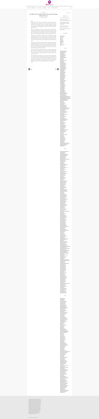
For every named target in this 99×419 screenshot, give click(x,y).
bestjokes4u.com (62, 174)
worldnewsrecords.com (63, 242)
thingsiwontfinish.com (63, 292)
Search (68, 12)
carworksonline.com (63, 313)
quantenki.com (62, 237)
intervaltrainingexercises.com (64, 259)
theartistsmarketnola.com (64, 367)
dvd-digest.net (62, 366)
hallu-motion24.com (63, 373)
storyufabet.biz (62, 86)
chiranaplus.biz (62, 368)
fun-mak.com (62, 255)
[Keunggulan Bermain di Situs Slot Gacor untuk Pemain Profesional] (49, 3)
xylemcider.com (62, 139)
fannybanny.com (62, 274)
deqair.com (61, 121)
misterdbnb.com (62, 257)
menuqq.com (31, 399)
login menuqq (36, 408)
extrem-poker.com (63, 116)
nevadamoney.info (63, 363)
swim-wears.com (62, 309)
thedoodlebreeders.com (64, 119)
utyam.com (62, 133)
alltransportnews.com (63, 92)
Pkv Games (32, 7)
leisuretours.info (62, 202)
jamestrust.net (62, 334)
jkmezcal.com (62, 258)
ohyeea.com (62, 135)
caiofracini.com (62, 206)
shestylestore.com (63, 291)
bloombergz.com (62, 328)
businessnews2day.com (63, 241)
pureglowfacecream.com (64, 344)
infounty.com (62, 113)
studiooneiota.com (63, 220)
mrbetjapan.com (62, 346)
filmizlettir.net (62, 300)
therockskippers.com (63, 374)
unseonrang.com (62, 208)
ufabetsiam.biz (62, 73)
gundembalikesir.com (63, 57)
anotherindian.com (63, 138)
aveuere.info (62, 188)
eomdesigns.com (62, 231)
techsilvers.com (62, 122)
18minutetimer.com (63, 194)
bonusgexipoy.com (63, 268)
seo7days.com (62, 349)
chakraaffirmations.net (63, 173)
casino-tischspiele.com (63, 332)
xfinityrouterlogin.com (63, 383)
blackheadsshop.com (63, 247)
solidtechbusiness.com (63, 244)
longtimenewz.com (63, 278)
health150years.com (63, 317)
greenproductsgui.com (63, 190)
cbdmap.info (62, 162)
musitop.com (62, 132)
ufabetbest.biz (62, 83)
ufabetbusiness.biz (63, 75)
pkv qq (34, 399)
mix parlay (32, 407)
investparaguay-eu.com (63, 114)
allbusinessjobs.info (63, 156)
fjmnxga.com (62, 356)
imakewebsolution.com (63, 167)
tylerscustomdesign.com (64, 312)
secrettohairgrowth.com (64, 352)
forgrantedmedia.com (63, 310)
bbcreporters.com (63, 94)
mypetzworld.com (63, 112)
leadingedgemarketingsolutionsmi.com (66, 96)
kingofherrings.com (63, 345)
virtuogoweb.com (63, 65)
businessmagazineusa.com (64, 238)
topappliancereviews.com (64, 385)
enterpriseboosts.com (63, 329)
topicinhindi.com (62, 153)
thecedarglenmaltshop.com (64, 151)
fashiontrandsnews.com (63, 93)
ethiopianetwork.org (63, 199)
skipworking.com (62, 336)
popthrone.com (62, 165)
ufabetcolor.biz (62, 77)
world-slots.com (62, 166)
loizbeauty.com (62, 337)
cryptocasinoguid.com (63, 95)
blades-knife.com (62, 218)
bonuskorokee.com (63, 267)
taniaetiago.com (62, 140)
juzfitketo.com (62, 141)
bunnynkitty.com (62, 354)
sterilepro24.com (62, 243)
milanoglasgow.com (63, 371)
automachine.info (62, 223)
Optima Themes (35, 417)
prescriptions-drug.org (63, 318)
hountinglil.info (62, 172)
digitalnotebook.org (63, 182)
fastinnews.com (62, 273)
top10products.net (63, 157)
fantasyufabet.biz (62, 72)
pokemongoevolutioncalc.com (65, 283)
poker (61, 43)
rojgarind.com (62, 192)
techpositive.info (62, 207)
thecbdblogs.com (63, 389)
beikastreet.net (62, 299)
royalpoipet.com (62, 261)
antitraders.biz (62, 102)
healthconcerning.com (63, 191)
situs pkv (61, 39)
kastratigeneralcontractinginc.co (65, 97)
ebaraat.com (62, 61)
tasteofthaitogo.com (63, 353)
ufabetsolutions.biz (63, 80)
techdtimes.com (62, 55)
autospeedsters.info (63, 224)
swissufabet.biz (62, 74)
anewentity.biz (62, 347)
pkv (60, 45)
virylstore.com (62, 315)
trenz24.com (62, 335)
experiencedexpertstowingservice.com (66, 246)
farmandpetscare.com (63, 204)
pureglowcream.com (63, 350)
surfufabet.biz (62, 82)
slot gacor (30, 411)
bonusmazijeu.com (63, 265)
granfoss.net (62, 375)
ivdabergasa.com (62, 109)
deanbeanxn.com (62, 163)
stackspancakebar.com (63, 369)
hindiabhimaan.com (63, 387)
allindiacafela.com (63, 376)
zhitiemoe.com (62, 136)
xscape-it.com (62, 104)
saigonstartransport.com (64, 357)
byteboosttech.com (63, 63)
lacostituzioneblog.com (63, 134)
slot (33, 65)
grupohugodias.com (63, 120)
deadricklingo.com (63, 227)
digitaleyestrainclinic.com (64, 380)
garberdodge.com (63, 308)
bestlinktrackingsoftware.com (64, 263)
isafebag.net (62, 327)
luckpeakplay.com (63, 280)
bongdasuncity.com (63, 184)
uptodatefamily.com (63, 131)
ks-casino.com (62, 117)
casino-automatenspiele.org (64, 331)
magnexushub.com (63, 64)
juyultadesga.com (63, 110)
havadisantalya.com (63, 54)
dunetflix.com (62, 128)
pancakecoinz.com (63, 169)
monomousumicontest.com (64, 226)
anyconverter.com (63, 338)
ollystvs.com (62, 212)
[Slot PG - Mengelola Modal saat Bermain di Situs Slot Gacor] (30, 69)
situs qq (35, 400)
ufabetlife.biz (62, 79)
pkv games (31, 65)
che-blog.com (62, 168)
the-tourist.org (62, 325)
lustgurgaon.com (62, 175)
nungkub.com (62, 137)
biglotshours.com (62, 66)
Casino (40, 7)
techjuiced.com (62, 62)
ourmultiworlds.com (63, 301)
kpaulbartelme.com (63, 249)
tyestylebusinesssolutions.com (64, 260)
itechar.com (62, 58)
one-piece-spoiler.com (63, 219)
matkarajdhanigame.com (64, 164)
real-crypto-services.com (64, 111)
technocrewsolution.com (64, 319)
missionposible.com (63, 381)
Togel (49, 7)
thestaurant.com (62, 262)
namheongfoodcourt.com (64, 370)
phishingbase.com (63, 284)
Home (28, 7)
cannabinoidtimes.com (63, 189)
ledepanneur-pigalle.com (64, 365)
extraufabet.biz (62, 78)
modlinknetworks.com (63, 277)
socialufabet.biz (62, 81)
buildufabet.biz (62, 91)
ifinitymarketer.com (63, 275)
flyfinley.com (62, 170)
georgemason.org (63, 152)
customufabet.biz (63, 85)
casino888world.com (63, 256)
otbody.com (62, 333)
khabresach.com (62, 388)
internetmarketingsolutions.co (64, 211)
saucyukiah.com (62, 298)
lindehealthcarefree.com (64, 155)
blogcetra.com (62, 210)
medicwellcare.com (63, 239)
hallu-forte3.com (62, 372)
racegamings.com (62, 285)
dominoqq (61, 42)
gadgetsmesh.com (63, 200)
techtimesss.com (62, 314)
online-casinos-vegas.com (64, 382)
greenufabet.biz (62, 76)
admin (46, 17)
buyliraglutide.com (63, 67)
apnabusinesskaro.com (63, 391)
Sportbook (44, 7)
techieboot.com (62, 56)
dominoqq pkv (62, 44)
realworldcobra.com (63, 222)
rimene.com (62, 364)
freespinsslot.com (62, 186)
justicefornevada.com (63, 201)
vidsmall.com (62, 240)
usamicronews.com (63, 281)
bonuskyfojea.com (63, 266)
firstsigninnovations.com (63, 307)
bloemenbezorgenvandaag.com (65, 351)
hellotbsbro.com (62, 203)
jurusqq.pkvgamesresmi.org (33, 413)
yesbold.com (62, 59)
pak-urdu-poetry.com (63, 209)
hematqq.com (31, 408)
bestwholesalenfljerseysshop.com (65, 98)
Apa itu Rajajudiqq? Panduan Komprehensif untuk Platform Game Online (64, 23)
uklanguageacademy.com (64, 154)
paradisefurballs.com (63, 187)
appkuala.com (62, 348)
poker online (39, 409)
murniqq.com (39, 407)
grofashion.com (62, 282)
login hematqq (34, 409)
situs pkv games (34, 410)
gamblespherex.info (63, 229)
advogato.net (62, 326)
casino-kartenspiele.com (64, 330)
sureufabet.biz (62, 84)
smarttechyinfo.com (63, 181)
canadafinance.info (63, 362)
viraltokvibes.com (62, 320)
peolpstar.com (62, 311)
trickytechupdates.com (63, 386)
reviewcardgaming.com (63, 245)
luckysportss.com (62, 279)
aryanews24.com (62, 103)
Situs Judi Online (54, 7)
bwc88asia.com (62, 115)
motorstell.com (62, 316)
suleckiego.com (62, 392)
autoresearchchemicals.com (64, 390)
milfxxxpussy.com (62, 130)
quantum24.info (62, 236)
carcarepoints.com (63, 118)
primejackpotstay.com (63, 286)
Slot (36, 7)
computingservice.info (63, 205)
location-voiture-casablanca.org (65, 248)
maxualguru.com (62, 183)
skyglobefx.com (62, 228)
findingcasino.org (62, 221)
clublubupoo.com (63, 264)
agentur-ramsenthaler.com (64, 230)
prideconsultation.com (63, 171)
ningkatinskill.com (63, 123)
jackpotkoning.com (63, 276)
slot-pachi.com (62, 185)
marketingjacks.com (63, 384)
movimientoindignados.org (64, 129)
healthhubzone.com (63, 60)
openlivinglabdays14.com (64, 99)
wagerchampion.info (63, 225)
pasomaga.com (62, 142)
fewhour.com (62, 193)
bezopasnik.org (62, 355)
